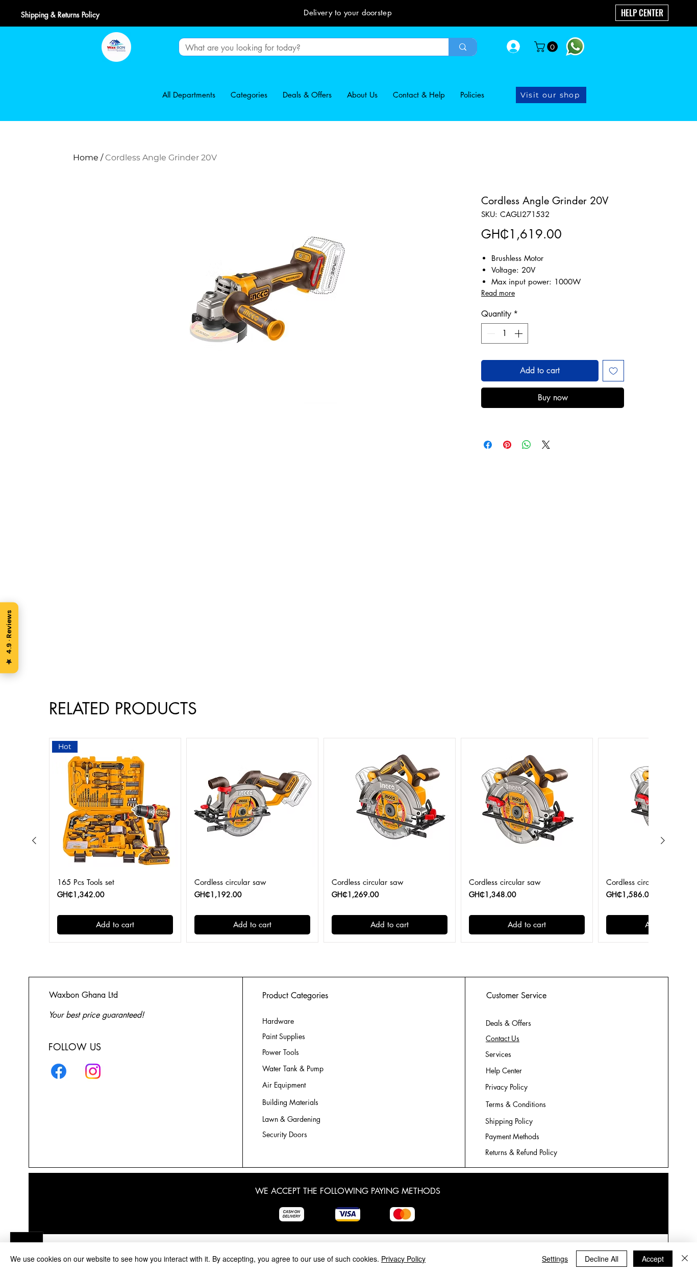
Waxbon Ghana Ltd (83, 1001)
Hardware (278, 1027)
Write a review (483, 538)
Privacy (506, 1093)
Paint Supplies (283, 1043)
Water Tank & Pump (292, 1075)
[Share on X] (546, 445)
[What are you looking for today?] (463, 47)
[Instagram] (93, 1078)
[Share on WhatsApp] (526, 445)
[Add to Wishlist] (613, 370)
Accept (653, 1259)
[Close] (685, 1258)
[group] (348, 847)
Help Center (505, 1077)
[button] (547, 46)
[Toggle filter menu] (586, 635)
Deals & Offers (509, 1030)
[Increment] (519, 333)
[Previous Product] (34, 847)
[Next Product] (663, 847)
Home (85, 157)
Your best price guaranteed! (96, 1021)
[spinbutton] (504, 333)
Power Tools (280, 1059)
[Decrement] (490, 333)
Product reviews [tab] (119, 606)
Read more (498, 293)
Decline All (601, 1259)
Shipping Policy (509, 1128)
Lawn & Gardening (292, 1125)
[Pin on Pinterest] (507, 445)
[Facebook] (58, 1078)
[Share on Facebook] (488, 445)
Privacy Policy (403, 1259)
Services (498, 1061)
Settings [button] (555, 1259)
